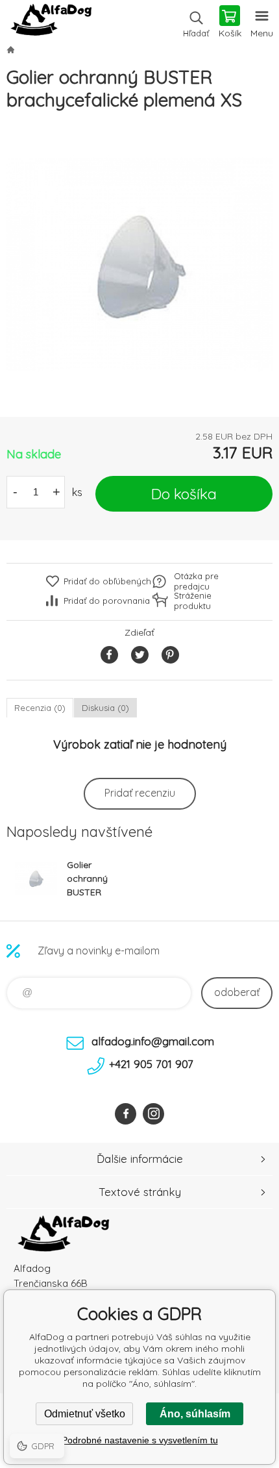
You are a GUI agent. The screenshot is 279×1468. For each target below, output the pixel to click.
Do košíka (184, 493)
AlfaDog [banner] (50, 22)
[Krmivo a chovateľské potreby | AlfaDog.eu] (10, 49)
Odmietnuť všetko (84, 1413)
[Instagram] (153, 1114)
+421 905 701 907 (151, 1064)
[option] (139, 264)
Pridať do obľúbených (107, 581)
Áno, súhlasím (195, 1413)
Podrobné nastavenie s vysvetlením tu (140, 1440)
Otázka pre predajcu (196, 581)
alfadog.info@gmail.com (152, 1041)
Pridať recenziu (139, 792)
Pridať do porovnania (107, 600)
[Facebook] (125, 1114)
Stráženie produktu (193, 600)
